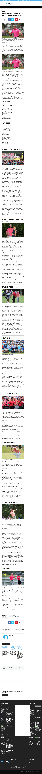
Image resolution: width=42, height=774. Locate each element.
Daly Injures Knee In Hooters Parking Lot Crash (31, 722)
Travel (17, 7)
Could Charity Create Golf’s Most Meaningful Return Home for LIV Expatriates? (9, 720)
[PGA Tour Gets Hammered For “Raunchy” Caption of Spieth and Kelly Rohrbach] (31, 729)
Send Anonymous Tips (32, 0)
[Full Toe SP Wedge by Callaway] (3, 752)
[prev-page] (2, 660)
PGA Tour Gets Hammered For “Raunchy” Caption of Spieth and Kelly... (31, 733)
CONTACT (22, 0)
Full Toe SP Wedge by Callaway (9, 751)
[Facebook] (39, 0)
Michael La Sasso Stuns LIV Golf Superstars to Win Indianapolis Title (9, 739)
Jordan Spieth (7, 615)
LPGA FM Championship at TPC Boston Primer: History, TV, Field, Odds (9, 727)
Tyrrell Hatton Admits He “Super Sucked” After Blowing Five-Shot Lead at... (31, 713)
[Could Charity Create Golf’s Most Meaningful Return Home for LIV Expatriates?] (3, 721)
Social (4, 7)
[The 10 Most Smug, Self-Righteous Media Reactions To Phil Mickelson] (38, 708)
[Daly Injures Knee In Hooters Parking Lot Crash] (31, 719)
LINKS (21, 7)
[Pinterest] (16, 19)
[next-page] (4, 660)
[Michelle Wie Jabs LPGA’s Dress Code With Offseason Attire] (38, 739)
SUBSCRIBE (26, 0)
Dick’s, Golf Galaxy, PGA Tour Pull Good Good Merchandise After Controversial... (9, 708)
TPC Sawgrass (19, 616)
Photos (13, 7)
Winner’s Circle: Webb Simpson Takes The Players (6, 630)
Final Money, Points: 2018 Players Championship (19, 630)
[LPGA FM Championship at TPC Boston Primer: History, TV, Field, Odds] (3, 728)
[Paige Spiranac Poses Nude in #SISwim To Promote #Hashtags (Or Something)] (38, 719)
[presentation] (3, 667)
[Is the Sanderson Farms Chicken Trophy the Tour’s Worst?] (38, 729)
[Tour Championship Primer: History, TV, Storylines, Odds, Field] (3, 735)
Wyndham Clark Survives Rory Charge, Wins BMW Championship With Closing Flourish (9, 745)
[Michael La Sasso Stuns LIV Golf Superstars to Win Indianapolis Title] (3, 741)
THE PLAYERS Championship (7, 616)
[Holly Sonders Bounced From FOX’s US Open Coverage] (31, 739)
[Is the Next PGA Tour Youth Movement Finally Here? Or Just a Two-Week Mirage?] (13, 648)
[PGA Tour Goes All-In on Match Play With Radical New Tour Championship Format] (3, 715)
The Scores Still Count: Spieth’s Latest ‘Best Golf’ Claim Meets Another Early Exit (5, 653)
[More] (19, 19)
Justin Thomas (13, 615)
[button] (38, 7)
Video (8, 7)
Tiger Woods (14, 616)
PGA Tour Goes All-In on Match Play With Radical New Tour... (9, 714)
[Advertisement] (28, 3)
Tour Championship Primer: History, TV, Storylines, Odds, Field (9, 733)
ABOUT (19, 0)
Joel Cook (11, 635)
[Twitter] (12, 19)
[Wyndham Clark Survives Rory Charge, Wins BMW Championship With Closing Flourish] (3, 746)
